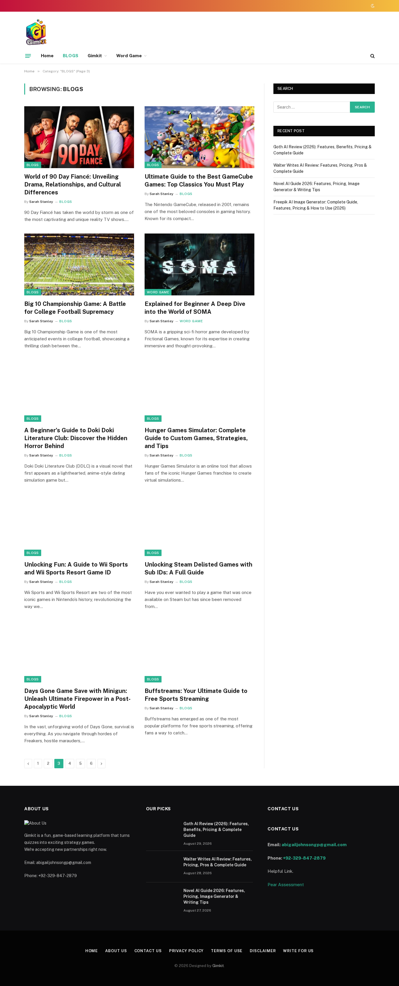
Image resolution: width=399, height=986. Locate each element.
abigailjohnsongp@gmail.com (314, 844)
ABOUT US (116, 951)
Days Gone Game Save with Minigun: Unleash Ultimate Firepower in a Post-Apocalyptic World (77, 698)
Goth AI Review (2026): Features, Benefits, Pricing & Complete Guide (216, 829)
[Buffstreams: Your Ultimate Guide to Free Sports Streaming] (199, 651)
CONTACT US (148, 951)
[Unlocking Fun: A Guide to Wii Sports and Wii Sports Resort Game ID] (79, 525)
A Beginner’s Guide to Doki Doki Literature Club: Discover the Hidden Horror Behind (75, 438)
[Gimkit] (37, 33)
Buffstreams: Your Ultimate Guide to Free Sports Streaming (196, 694)
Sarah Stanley (41, 202)
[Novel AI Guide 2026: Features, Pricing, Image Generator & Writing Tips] (162, 898)
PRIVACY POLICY (186, 951)
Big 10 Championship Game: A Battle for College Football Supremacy (75, 307)
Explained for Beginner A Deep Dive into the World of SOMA (195, 307)
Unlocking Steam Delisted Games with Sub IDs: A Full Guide (198, 568)
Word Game (129, 55)
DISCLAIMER (263, 951)
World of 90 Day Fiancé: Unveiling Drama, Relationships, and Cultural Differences (72, 184)
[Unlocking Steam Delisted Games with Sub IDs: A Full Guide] (199, 525)
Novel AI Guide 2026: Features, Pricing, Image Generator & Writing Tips (214, 896)
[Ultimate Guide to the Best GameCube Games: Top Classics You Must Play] (199, 137)
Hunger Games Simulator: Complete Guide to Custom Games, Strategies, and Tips (196, 438)
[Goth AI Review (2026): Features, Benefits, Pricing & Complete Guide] (162, 831)
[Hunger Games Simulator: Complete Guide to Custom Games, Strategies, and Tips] (199, 391)
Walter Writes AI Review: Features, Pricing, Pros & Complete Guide (217, 862)
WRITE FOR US (298, 951)
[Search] (372, 55)
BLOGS (70, 55)
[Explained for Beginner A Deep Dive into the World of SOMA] (199, 264)
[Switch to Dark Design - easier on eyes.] (372, 6)
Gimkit (95, 55)
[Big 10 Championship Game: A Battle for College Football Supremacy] (79, 264)
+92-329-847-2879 (304, 858)
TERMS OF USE (226, 951)
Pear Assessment (286, 884)
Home (47, 55)
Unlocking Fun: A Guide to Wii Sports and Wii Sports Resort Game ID (76, 568)
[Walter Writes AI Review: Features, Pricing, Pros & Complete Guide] (162, 867)
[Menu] (28, 56)
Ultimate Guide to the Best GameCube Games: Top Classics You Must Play (199, 180)
